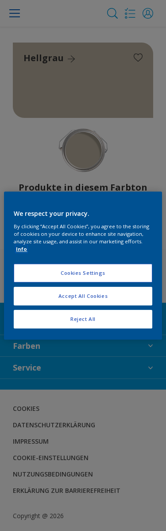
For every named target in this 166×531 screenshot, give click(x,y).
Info (21, 249)
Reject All (83, 319)
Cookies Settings (83, 272)
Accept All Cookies (83, 296)
